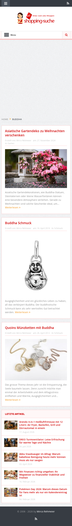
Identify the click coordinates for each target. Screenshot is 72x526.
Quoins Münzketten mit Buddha (29, 328)
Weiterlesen (12, 207)
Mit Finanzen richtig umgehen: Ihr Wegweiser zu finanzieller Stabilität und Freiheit (42, 474)
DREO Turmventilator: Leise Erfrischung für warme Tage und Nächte (41, 441)
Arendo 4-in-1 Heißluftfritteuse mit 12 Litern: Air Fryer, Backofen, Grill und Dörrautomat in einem (41, 424)
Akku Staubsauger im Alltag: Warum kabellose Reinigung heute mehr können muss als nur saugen (42, 457)
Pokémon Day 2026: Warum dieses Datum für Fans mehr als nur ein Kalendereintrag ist (43, 492)
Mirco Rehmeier (23, 140)
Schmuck (58, 228)
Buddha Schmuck (18, 223)
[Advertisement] (36, 80)
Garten (11, 143)
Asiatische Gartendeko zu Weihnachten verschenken (35, 133)
